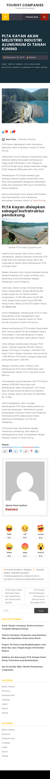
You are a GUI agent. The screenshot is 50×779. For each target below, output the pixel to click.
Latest (5, 704)
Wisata (5, 713)
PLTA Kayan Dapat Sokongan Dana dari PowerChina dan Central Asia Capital (13, 596)
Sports (5, 708)
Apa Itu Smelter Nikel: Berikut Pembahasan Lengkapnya (22, 668)
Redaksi (32, 57)
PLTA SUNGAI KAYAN (19, 579)
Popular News (32, 17)
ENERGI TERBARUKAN (13, 573)
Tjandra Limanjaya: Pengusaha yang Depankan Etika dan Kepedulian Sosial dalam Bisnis (24, 636)
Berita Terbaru (24, 569)
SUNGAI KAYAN (36, 579)
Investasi (6, 700)
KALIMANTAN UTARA (20, 576)
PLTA (32, 576)
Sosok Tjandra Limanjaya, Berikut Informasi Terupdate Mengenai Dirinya (22, 627)
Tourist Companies (25, 5)
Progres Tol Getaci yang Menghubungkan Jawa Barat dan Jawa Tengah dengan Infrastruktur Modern (24, 647)
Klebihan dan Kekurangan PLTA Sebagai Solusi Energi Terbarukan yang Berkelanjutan (24, 659)
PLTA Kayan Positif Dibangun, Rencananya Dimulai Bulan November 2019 (37, 596)
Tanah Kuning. (39, 200)
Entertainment (8, 695)
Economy (6, 691)
